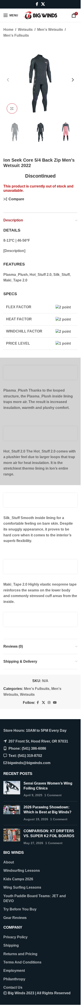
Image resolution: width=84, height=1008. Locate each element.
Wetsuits (25, 29)
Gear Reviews (15, 918)
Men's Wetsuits (50, 29)
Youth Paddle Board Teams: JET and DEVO (34, 898)
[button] (7, 79)
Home (8, 29)
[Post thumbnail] (11, 789)
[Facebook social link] (37, 4)
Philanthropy (14, 979)
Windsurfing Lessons (21, 870)
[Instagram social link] (49, 703)
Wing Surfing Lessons (22, 887)
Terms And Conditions (22, 962)
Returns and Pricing (20, 954)
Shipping (11, 945)
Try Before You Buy (20, 909)
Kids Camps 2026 (18, 879)
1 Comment (53, 795)
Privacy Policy (15, 937)
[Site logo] (40, 15)
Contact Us (12, 987)
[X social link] (43, 4)
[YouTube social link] (55, 703)
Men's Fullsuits (16, 35)
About (8, 862)
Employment (14, 970)
